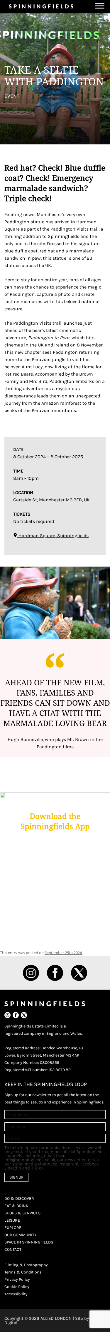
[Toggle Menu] (99, 5)
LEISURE (12, 1220)
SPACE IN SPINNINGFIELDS (28, 1242)
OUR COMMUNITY (20, 1234)
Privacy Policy (17, 1279)
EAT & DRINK (16, 1205)
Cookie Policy (16, 1286)
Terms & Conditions (22, 1272)
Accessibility (16, 1294)
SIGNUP (16, 1177)
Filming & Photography (26, 1264)
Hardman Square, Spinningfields (53, 535)
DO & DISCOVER (19, 1198)
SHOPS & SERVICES (22, 1213)
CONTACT (12, 1249)
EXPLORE (12, 1227)
